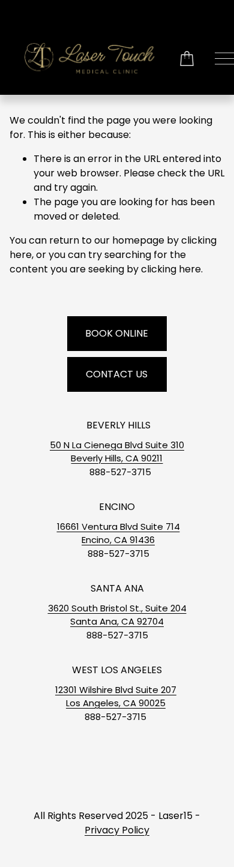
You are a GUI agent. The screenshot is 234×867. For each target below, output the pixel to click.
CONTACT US (117, 374)
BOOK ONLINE (116, 333)
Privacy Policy (117, 830)
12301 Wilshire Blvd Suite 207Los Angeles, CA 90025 (115, 696)
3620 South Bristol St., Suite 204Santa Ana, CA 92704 (117, 615)
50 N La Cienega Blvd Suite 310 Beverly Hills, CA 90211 (117, 451)
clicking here (171, 269)
